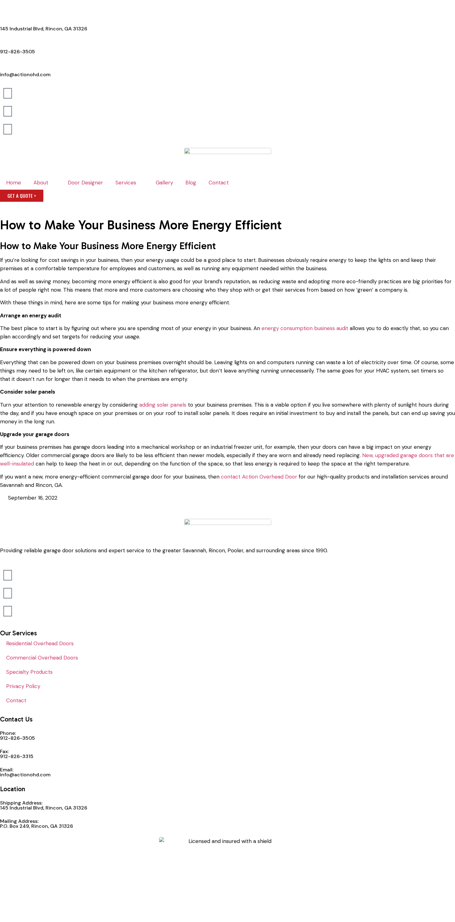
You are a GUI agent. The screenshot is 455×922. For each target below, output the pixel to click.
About (40, 182)
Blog (190, 182)
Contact (219, 182)
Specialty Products (29, 671)
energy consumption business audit (305, 328)
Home (13, 182)
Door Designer (85, 182)
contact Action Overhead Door (259, 476)
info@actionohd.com (25, 74)
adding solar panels (162, 404)
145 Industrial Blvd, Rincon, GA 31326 (43, 28)
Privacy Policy (23, 686)
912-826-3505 (17, 51)
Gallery (164, 182)
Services (125, 182)
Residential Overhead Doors (40, 643)
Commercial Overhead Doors (42, 657)
